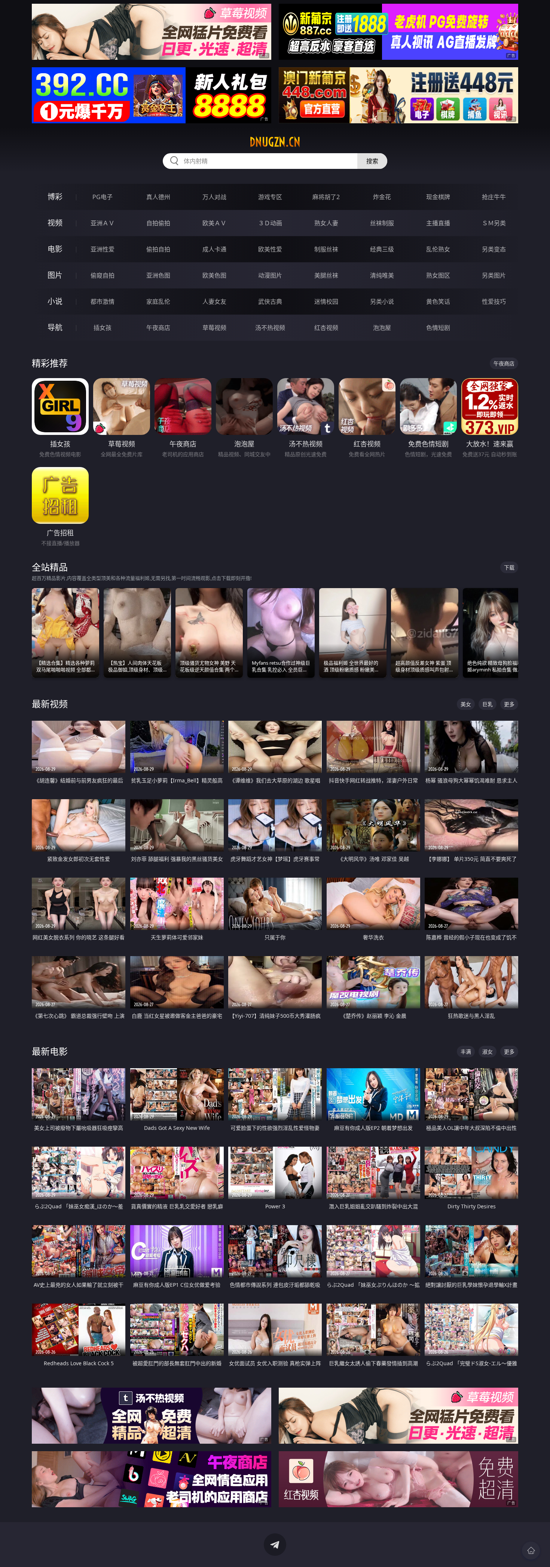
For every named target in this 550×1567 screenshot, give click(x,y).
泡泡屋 (382, 328)
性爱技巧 (494, 301)
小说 (55, 301)
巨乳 (487, 704)
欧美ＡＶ (214, 223)
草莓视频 (214, 328)
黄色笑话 (438, 301)
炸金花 (382, 197)
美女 (466, 704)
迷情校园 (326, 301)
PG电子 (102, 197)
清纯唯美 (382, 275)
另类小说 (382, 301)
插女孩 (102, 328)
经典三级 (382, 249)
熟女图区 (438, 275)
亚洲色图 (158, 275)
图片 (55, 275)
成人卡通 (214, 249)
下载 (509, 567)
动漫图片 (270, 275)
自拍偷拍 (158, 223)
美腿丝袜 (326, 275)
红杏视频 (326, 328)
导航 (55, 327)
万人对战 (214, 197)
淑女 (487, 1051)
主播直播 (438, 223)
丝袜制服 (382, 223)
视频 (55, 223)
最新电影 (50, 1051)
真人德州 (158, 197)
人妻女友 (214, 301)
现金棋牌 (438, 197)
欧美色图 (214, 275)
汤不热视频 (270, 328)
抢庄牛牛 (494, 197)
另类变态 (494, 249)
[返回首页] (531, 1551)
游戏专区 (270, 197)
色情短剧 (438, 328)
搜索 (372, 161)
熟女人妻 (326, 223)
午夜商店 (158, 328)
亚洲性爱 (102, 249)
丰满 (466, 1051)
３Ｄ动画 (270, 223)
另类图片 (494, 275)
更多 (509, 704)
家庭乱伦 (158, 301)
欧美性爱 (270, 249)
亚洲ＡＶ (102, 223)
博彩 (55, 197)
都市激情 (102, 301)
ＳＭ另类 (494, 223)
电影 (55, 249)
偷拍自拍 (158, 249)
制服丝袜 (326, 249)
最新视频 (50, 704)
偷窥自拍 (102, 275)
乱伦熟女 (438, 249)
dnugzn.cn (275, 142)
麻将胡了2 (326, 197)
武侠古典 (270, 301)
